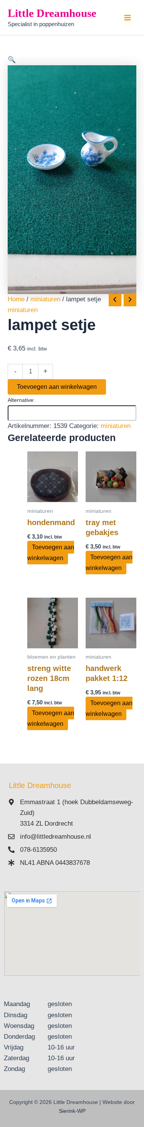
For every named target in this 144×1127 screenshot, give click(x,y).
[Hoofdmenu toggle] (128, 17)
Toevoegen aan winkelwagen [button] (50, 552)
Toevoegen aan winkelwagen (57, 386)
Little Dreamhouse (52, 13)
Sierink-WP (72, 1111)
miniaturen (45, 299)
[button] (72, 60)
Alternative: (21, 400)
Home (16, 299)
